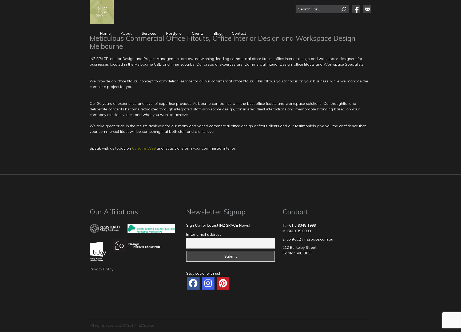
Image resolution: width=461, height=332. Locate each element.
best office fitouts (261, 103)
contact (239, 33)
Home (105, 33)
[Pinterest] (223, 283)
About (126, 33)
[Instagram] (208, 283)
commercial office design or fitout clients (244, 125)
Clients (198, 33)
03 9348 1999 (144, 148)
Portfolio (174, 33)
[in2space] (193, 283)
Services (149, 33)
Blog (218, 33)
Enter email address (203, 234)
